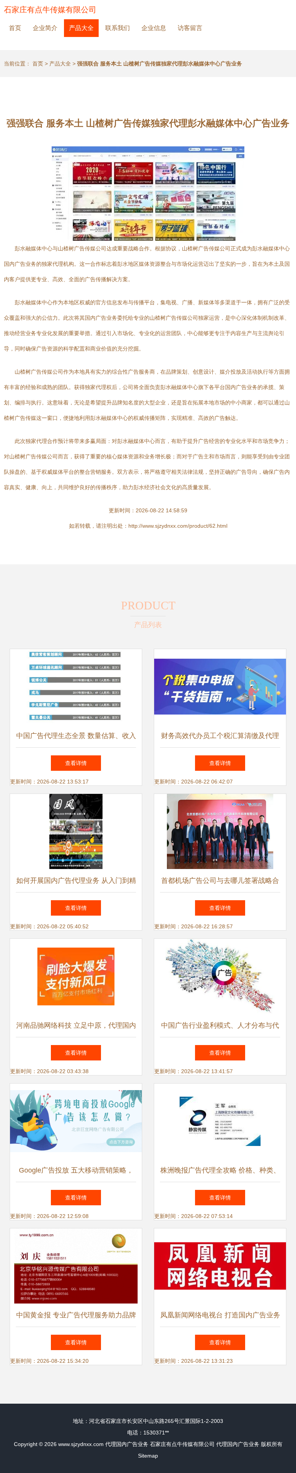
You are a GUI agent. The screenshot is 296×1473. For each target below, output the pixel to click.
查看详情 (76, 763)
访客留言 (190, 28)
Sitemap (148, 1456)
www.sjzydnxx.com (81, 1444)
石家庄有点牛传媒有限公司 (50, 9)
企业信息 (153, 28)
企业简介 (45, 28)
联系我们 (117, 28)
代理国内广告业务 (126, 1444)
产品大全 (81, 28)
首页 (15, 28)
